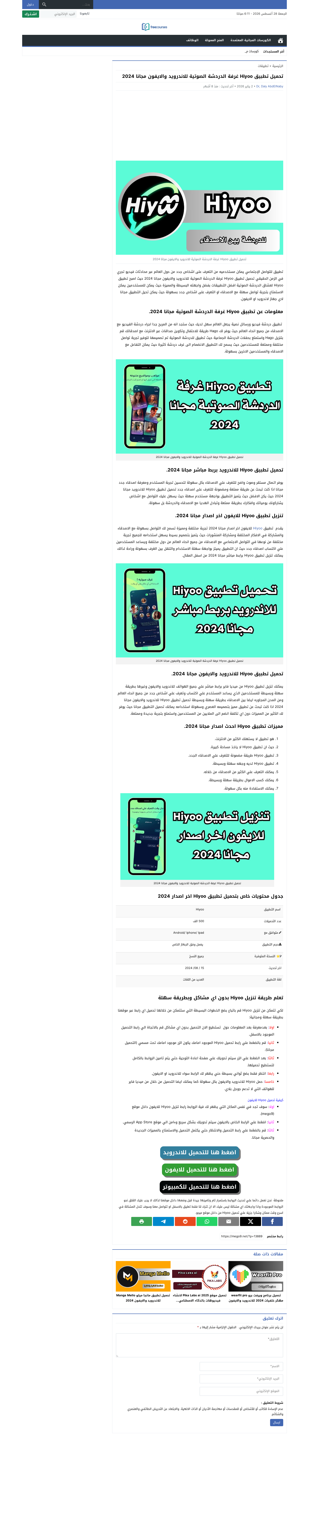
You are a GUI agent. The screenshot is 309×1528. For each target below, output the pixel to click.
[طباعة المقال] (141, 1221)
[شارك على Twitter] (250, 1221)
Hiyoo (257, 528)
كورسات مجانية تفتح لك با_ (242, 51)
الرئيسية (280, 40)
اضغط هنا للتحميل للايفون (199, 1169)
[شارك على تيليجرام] (163, 1221)
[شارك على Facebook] (272, 1221)
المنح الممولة (214, 40)
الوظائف (192, 40)
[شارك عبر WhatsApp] (207, 1221)
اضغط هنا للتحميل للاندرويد (199, 1152)
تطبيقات (263, 66)
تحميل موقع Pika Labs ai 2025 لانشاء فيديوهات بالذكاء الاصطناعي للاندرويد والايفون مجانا (199, 1300)
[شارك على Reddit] (185, 1221)
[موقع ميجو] (154, 27)
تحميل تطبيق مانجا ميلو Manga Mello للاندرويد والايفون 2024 (143, 1297)
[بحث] (44, 4)
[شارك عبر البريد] (228, 1221)
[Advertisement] (199, 126)
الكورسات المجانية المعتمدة (251, 40)
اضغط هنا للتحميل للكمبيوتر (199, 1187)
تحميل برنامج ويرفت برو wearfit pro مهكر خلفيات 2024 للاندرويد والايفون (256, 1297)
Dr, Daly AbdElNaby (269, 86)
